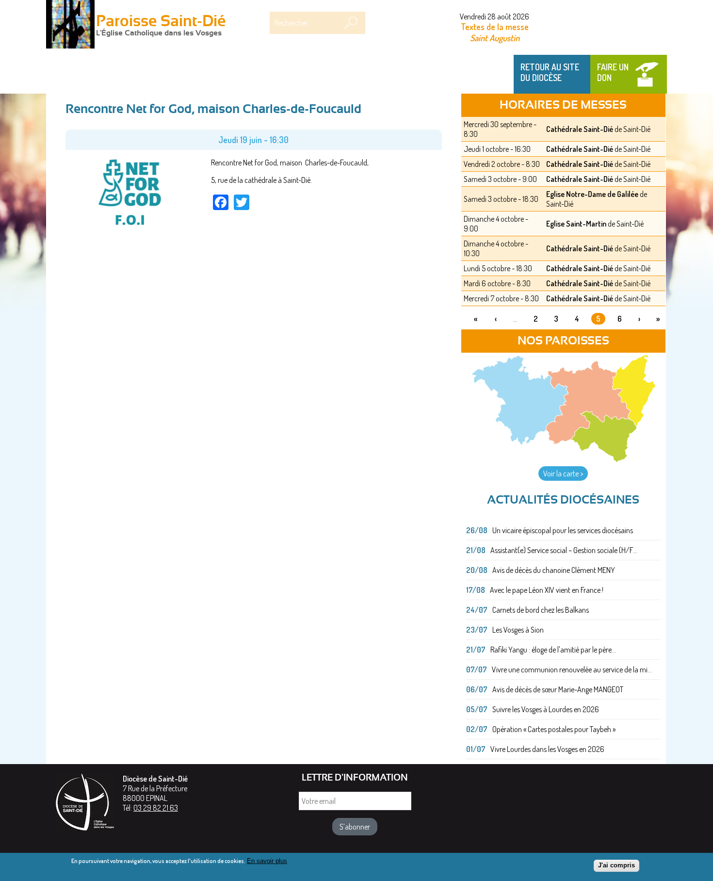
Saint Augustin (494, 37)
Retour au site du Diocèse (549, 72)
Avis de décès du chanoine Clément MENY (553, 570)
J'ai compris (616, 865)
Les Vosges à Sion (518, 630)
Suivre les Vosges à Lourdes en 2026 (545, 709)
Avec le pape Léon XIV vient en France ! (546, 590)
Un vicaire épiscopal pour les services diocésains (562, 530)
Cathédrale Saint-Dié (579, 129)
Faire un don (613, 72)
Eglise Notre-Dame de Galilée (592, 194)
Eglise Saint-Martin (576, 223)
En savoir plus (267, 861)
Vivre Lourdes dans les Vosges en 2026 (547, 749)
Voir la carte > (563, 473)
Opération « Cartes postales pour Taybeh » (554, 729)
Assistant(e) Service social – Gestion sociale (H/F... (563, 550)
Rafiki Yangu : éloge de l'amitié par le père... (553, 649)
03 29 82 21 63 (155, 808)
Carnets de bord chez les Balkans (540, 610)
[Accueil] (70, 25)
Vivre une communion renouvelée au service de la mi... (572, 669)
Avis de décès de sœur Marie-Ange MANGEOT (557, 689)
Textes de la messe (495, 26)
